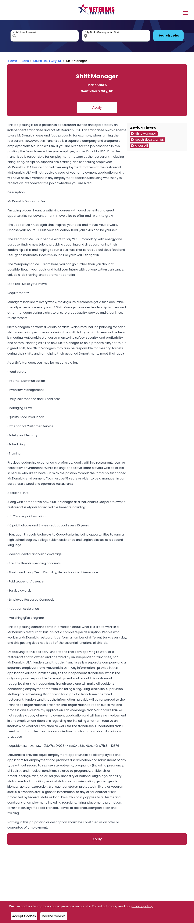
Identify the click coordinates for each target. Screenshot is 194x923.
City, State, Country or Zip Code (86, 30)
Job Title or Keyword (14, 30)
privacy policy (142, 906)
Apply (97, 107)
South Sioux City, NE (47, 61)
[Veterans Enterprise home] (97, 10)
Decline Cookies (54, 916)
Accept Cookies (24, 916)
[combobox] (44, 36)
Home (12, 61)
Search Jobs (168, 35)
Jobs (25, 61)
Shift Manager (76, 61)
